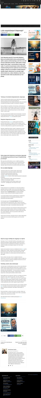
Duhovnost (13, 25)
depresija (11, 121)
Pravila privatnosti (32, 3)
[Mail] (11, 365)
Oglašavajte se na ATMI (7, 3)
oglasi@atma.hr (8, 381)
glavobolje (6, 175)
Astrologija (8, 25)
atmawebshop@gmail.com (7, 384)
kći (8, 278)
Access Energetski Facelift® (34, 143)
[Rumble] (29, 1)
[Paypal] (27, 1)
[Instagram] (23, 1)
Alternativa (18, 25)
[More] (21, 35)
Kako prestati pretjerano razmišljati (33, 160)
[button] (39, 25)
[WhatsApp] (13, 365)
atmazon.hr (22, 381)
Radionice (32, 25)
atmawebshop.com (20, 378)
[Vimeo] (34, 1)
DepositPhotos (35, 374)
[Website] (36, 1)
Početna (2, 25)
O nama (2, 3)
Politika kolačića (26, 3)
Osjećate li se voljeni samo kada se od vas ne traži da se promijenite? (21, 343)
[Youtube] (39, 1)
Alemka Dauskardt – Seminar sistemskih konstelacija (34, 148)
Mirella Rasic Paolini (5, 32)
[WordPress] (37, 1)
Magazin (27, 25)
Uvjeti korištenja (21, 3)
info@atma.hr (5, 378)
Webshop (16, 3)
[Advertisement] (20, 16)
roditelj (10, 116)
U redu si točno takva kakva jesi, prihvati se (6, 343)
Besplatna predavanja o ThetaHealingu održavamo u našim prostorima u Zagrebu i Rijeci (34, 153)
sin (10, 278)
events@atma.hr (5, 388)
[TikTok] (30, 1)
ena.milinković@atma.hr (7, 392)
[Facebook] (22, 1)
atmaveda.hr (19, 384)
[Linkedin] (25, 1)
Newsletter (12, 3)
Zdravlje (23, 25)
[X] (32, 1)
